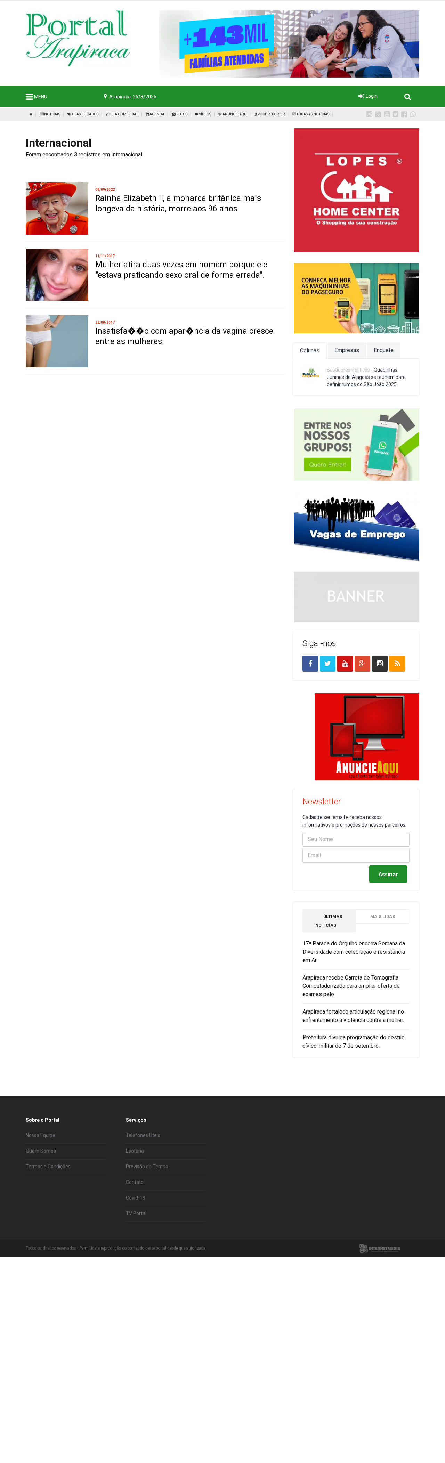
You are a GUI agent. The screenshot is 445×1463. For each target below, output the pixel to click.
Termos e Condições (48, 1166)
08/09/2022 (105, 190)
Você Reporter (271, 114)
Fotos (181, 114)
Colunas (309, 350)
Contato (135, 1182)
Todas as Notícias (312, 114)
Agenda (156, 114)
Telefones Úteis (143, 1135)
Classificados (84, 114)
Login (372, 96)
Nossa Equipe (40, 1135)
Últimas (328, 921)
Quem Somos (41, 1151)
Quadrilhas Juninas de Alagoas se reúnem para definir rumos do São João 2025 (366, 377)
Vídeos (204, 114)
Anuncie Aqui (235, 114)
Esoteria (135, 1151)
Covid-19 (135, 1198)
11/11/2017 (105, 256)
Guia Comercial (123, 114)
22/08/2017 (105, 322)
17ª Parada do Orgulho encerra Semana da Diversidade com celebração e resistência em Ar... (353, 952)
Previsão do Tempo (147, 1166)
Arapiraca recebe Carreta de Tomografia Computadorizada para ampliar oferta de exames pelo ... (351, 986)
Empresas (346, 350)
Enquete (384, 350)
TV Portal (136, 1213)
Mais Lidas (382, 916)
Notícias (51, 114)
